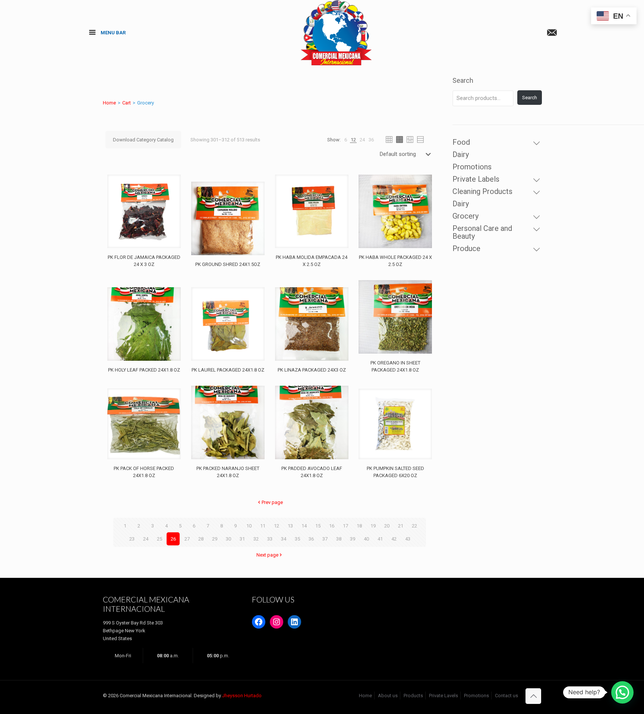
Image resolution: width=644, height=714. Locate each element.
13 (290, 526)
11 (262, 526)
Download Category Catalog (143, 140)
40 (366, 539)
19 (373, 526)
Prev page (272, 502)
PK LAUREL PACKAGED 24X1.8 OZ (228, 370)
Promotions (476, 695)
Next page (267, 555)
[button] (622, 692)
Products (413, 695)
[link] (346, 140)
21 (400, 526)
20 (386, 526)
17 (345, 526)
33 (269, 539)
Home (109, 103)
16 (331, 526)
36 (311, 539)
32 (256, 539)
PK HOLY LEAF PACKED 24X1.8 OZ (144, 370)
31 (242, 539)
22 (414, 526)
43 (407, 539)
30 (228, 539)
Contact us (506, 695)
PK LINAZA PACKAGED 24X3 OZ (312, 370)
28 (200, 539)
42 (394, 539)
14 (304, 526)
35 (297, 539)
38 (338, 539)
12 (276, 526)
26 (173, 539)
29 (214, 539)
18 (359, 526)
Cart (126, 103)
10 (249, 526)
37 (325, 539)
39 (352, 539)
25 (159, 539)
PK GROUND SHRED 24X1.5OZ (227, 264)
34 (283, 539)
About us (388, 695)
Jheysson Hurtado (242, 695)
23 (132, 539)
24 (145, 539)
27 (187, 539)
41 (380, 539)
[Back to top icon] (533, 696)
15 (318, 526)
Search (462, 80)
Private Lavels (443, 695)
